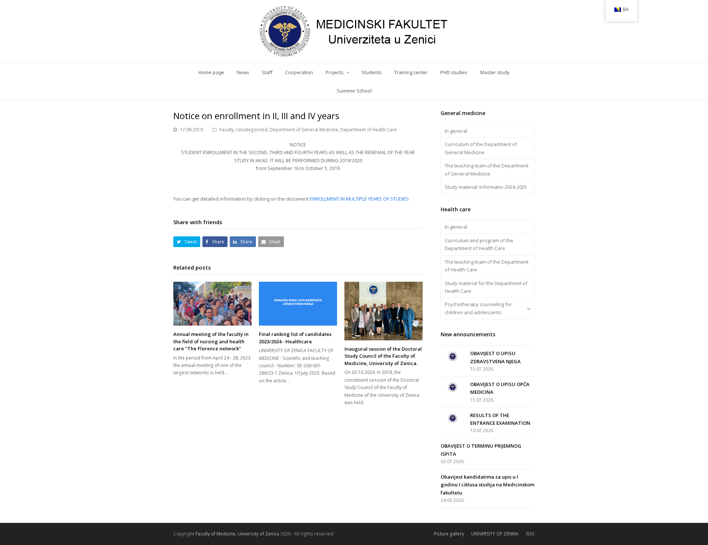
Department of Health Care (368, 129)
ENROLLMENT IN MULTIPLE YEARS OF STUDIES (359, 198)
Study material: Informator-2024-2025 (486, 187)
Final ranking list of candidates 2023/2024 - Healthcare (295, 338)
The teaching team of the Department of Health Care (486, 265)
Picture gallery (449, 534)
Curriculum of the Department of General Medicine (481, 148)
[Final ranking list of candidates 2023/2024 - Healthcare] (298, 304)
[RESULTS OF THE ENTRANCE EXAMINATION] (453, 418)
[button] (186, 241)
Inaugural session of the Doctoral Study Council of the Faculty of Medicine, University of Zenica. (383, 356)
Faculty (226, 129)
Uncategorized (251, 129)
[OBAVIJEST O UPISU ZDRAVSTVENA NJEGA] (453, 356)
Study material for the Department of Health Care (486, 287)
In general (456, 131)
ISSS (530, 534)
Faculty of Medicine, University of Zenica (237, 534)
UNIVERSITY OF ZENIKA (494, 534)
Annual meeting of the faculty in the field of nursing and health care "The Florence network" (211, 341)
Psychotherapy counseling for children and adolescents (478, 308)
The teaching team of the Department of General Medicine (486, 169)
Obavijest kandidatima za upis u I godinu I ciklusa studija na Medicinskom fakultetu (487, 484)
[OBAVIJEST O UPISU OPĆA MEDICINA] (453, 387)
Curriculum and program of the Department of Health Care (479, 244)
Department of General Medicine (304, 129)
